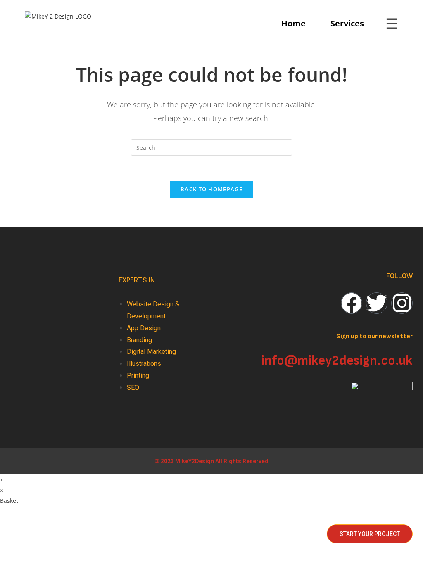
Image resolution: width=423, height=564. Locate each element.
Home (293, 23)
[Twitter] (376, 303)
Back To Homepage (211, 189)
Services (347, 23)
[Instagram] (402, 303)
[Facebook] (351, 303)
